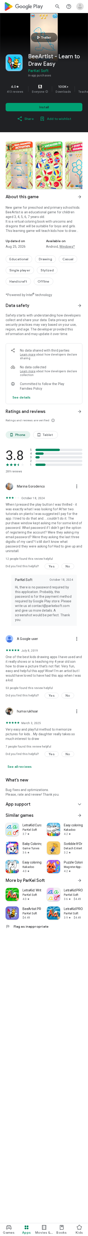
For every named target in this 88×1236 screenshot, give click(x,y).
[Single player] (20, 270)
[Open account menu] (80, 6)
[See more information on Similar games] (79, 815)
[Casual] (68, 259)
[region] (44, 89)
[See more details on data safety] (22, 397)
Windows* (67, 246)
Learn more (27, 354)
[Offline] (43, 281)
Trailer (43, 37)
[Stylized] (47, 270)
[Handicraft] (18, 281)
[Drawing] (45, 259)
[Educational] (19, 259)
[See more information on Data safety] (79, 305)
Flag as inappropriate (27, 926)
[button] (46, 91)
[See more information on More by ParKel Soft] (79, 880)
